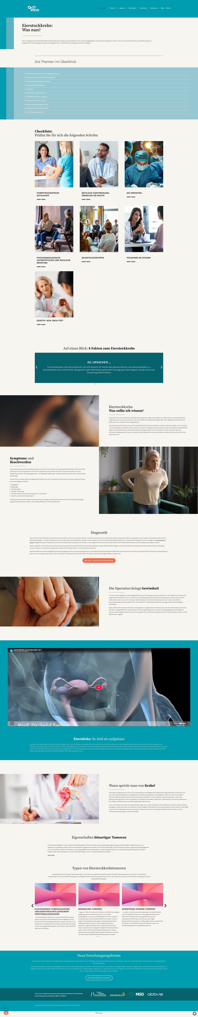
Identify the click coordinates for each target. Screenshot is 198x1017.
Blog (162, 8)
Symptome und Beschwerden (35, 85)
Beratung (154, 8)
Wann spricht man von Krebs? (36, 100)
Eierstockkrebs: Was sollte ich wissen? (38, 81)
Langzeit (122, 8)
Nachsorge (132, 8)
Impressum (67, 1005)
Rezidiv (112, 8)
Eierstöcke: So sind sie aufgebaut (36, 96)
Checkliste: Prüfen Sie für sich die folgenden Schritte (42, 73)
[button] (54, 199)
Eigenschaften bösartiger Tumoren (37, 104)
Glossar (168, 8)
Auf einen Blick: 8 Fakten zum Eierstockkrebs (40, 77)
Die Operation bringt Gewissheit (36, 93)
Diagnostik (29, 89)
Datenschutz (76, 1005)
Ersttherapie (102, 8)
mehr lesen (41, 199)
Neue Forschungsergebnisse (35, 112)
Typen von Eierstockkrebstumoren (37, 108)
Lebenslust (143, 8)
